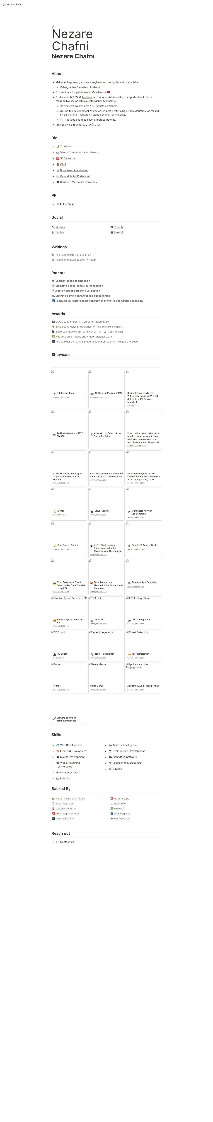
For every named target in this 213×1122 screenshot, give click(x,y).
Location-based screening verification (77, 290)
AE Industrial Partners (104, 105)
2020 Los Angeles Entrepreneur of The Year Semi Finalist (89, 331)
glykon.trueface (60, 515)
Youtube (119, 227)
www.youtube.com (61, 397)
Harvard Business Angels (70, 798)
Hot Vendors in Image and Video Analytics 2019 (84, 336)
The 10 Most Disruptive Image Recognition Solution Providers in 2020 (97, 341)
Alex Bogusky (122, 813)
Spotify (60, 232)
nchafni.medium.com (136, 445)
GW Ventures (122, 818)
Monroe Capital (65, 818)
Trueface (87, 97)
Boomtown (120, 803)
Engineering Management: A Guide (76, 259)
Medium (60, 227)
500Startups (121, 798)
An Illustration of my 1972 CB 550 (68, 413)
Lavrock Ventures (66, 808)
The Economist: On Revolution (73, 254)
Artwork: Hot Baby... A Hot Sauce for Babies (104, 413)
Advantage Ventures (67, 813)
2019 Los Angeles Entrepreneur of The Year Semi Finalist (89, 326)
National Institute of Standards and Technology (96, 114)
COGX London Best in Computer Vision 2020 (82, 321)
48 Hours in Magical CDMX (105, 371)
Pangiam (84, 105)
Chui (97, 124)
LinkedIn (119, 232)
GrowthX (119, 808)
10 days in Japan (61, 371)
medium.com (132, 405)
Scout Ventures (64, 803)
